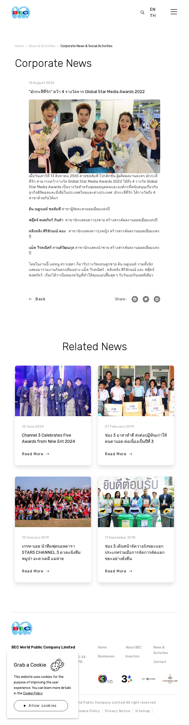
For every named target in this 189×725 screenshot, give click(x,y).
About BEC (134, 647)
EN (152, 9)
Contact (160, 662)
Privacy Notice (118, 711)
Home (102, 647)
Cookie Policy (32, 693)
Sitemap (142, 711)
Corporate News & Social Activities (86, 46)
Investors (133, 656)
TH (153, 15)
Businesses (106, 656)
